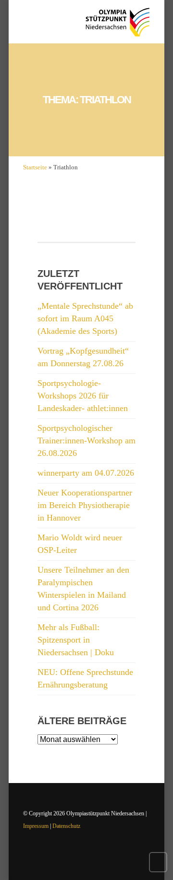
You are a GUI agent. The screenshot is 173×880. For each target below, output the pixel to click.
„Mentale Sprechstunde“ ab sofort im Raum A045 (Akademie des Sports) (85, 318)
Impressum (36, 826)
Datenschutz (66, 826)
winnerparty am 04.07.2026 (85, 473)
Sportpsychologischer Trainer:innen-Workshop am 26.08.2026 (86, 440)
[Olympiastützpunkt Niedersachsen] (117, 21)
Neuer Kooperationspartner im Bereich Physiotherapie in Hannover (84, 505)
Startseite (35, 167)
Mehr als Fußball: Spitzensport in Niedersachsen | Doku (75, 639)
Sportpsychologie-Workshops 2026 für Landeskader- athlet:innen (82, 395)
